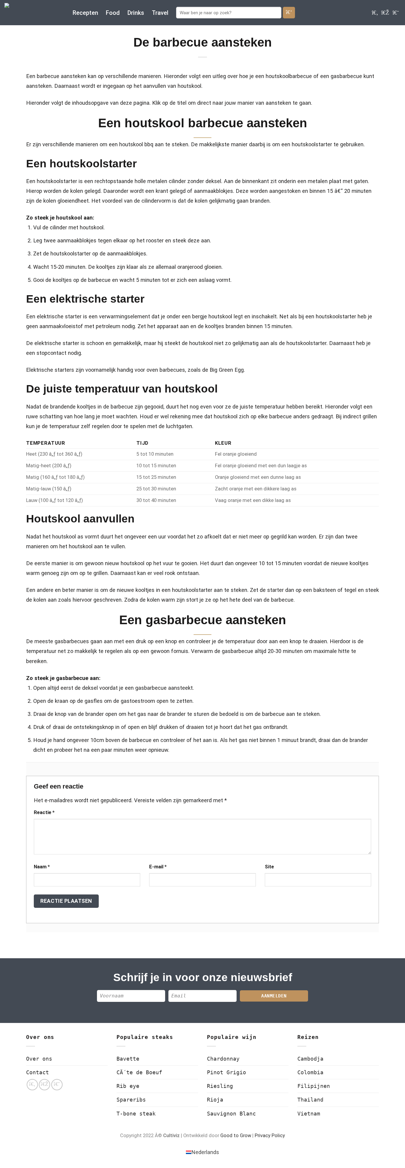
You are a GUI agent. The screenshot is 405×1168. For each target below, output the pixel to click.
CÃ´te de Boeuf (139, 1072)
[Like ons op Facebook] (375, 12)
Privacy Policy (270, 1135)
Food (113, 12)
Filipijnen (313, 1086)
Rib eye (128, 1086)
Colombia (310, 1072)
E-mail (158, 867)
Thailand (310, 1100)
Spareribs (131, 1100)
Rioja (215, 1100)
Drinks (135, 12)
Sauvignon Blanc (231, 1113)
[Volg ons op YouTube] (396, 12)
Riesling (220, 1086)
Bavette (128, 1059)
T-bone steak (136, 1113)
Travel (160, 12)
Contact (37, 1072)
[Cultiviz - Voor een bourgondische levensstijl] (34, 12)
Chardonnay (223, 1059)
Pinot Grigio (226, 1072)
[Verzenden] (289, 12)
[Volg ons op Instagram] (385, 12)
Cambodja (310, 1059)
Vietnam (308, 1113)
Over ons (39, 1059)
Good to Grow (235, 1135)
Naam (42, 867)
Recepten (85, 12)
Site (269, 867)
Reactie (44, 812)
